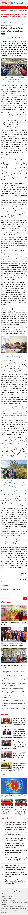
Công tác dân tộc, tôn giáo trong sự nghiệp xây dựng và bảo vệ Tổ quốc (14, 16)
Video (3, 775)
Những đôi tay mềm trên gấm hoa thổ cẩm (12, 688)
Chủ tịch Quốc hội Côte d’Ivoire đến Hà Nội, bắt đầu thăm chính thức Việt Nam (16, 852)
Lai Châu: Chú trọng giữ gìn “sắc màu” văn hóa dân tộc (13, 704)
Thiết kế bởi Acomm (6, 912)
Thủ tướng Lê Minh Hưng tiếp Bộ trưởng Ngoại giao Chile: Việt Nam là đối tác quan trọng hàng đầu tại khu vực (13, 744)
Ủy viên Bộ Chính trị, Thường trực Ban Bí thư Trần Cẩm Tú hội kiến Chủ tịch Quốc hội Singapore (13, 756)
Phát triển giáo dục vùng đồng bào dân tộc (12, 700)
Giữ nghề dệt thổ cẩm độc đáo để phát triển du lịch (13, 709)
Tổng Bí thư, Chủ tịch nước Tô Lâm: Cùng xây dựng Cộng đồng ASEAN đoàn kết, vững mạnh (15, 845)
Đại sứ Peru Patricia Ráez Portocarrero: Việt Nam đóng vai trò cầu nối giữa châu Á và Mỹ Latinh (15, 867)
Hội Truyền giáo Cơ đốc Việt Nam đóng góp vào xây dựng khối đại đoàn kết (14, 692)
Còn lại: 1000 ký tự (6, 598)
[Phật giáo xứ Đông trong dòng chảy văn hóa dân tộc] (14, 613)
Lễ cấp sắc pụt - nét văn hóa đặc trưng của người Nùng (14, 679)
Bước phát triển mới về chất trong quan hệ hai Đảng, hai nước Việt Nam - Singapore (16, 874)
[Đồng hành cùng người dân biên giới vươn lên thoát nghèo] (14, 655)
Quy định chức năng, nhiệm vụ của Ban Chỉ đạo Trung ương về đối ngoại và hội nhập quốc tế (16, 881)
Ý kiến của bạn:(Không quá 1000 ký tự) (11, 589)
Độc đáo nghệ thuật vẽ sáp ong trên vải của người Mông (13, 671)
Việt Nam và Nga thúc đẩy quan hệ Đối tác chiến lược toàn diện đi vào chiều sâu (16, 860)
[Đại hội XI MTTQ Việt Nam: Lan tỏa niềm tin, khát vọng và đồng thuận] (7, 802)
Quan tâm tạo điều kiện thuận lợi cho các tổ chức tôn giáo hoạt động (14, 696)
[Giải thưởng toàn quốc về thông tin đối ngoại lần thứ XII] (14, 786)
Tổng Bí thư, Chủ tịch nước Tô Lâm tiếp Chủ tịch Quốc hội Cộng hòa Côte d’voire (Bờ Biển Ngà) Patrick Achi (13, 722)
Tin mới (3, 10)
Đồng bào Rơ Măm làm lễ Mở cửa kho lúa (12, 675)
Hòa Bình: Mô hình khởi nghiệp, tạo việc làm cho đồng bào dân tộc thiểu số (14, 684)
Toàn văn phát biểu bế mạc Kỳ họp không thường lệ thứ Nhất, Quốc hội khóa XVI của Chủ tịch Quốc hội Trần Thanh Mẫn (13, 767)
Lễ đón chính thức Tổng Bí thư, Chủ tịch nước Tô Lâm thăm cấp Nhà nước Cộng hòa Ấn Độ (21, 811)
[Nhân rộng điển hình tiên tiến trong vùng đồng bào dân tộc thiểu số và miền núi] (14, 634)
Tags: (2, 581)
